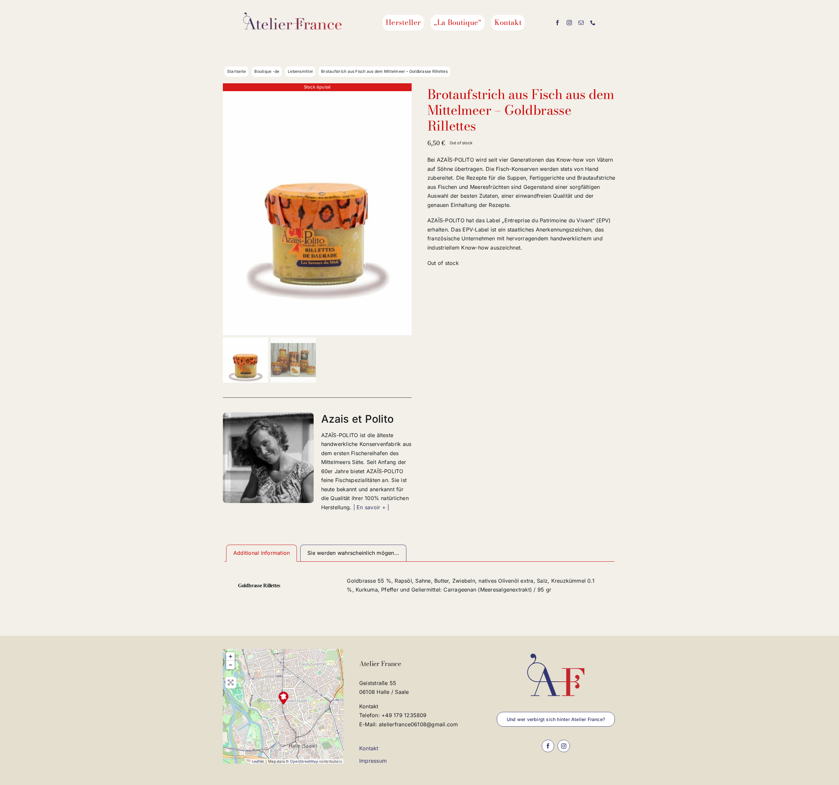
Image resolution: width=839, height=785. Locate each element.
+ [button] (230, 656)
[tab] (261, 553)
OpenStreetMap (304, 761)
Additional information (261, 553)
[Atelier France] (283, 698)
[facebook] (557, 22)
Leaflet (258, 761)
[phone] (592, 22)
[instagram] (569, 22)
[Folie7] (317, 209)
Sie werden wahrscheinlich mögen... (353, 553)
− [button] (230, 664)
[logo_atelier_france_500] (292, 15)
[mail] (581, 22)
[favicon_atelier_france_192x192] (555, 651)
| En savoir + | (371, 507)
